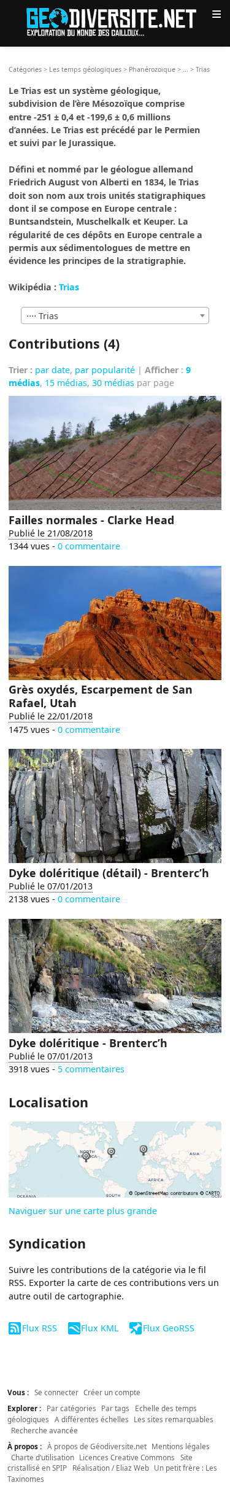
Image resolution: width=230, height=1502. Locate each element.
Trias (69, 287)
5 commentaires (91, 1069)
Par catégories (71, 1408)
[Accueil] (115, 21)
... (185, 69)
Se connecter (56, 1392)
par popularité (105, 370)
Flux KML (99, 1328)
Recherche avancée (44, 1430)
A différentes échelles (92, 1419)
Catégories (25, 69)
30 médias (113, 383)
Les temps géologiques (85, 69)
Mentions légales (180, 1446)
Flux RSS (39, 1328)
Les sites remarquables (173, 1419)
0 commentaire (89, 546)
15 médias (66, 383)
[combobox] (115, 315)
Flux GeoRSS (168, 1328)
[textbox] (115, 316)
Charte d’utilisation (42, 1457)
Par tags (115, 1408)
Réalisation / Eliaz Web (110, 1468)
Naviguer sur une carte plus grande (83, 1211)
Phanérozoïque (152, 69)
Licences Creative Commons (127, 1457)
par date (52, 370)
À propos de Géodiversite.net (97, 1446)
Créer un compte (111, 1392)
